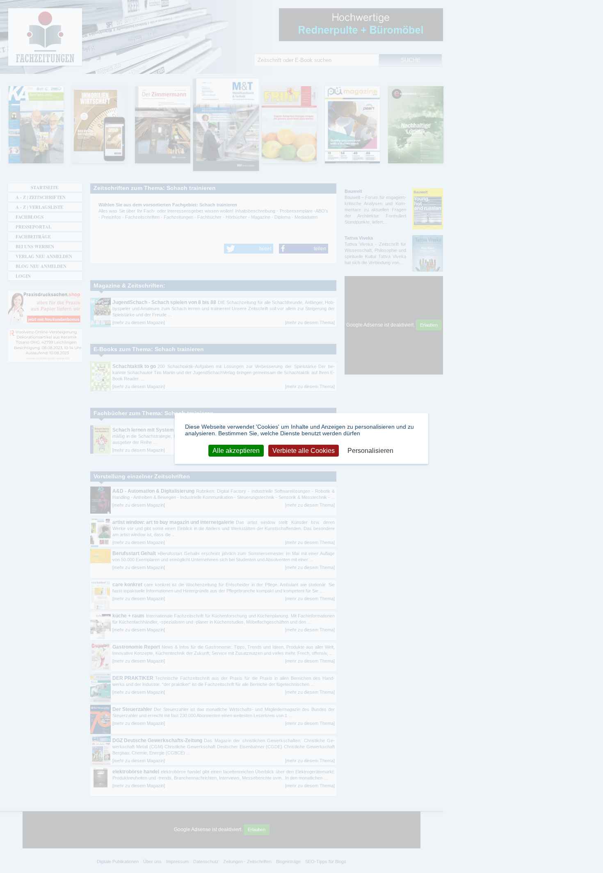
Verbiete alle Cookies (303, 450)
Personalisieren (370, 450)
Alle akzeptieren (236, 450)
